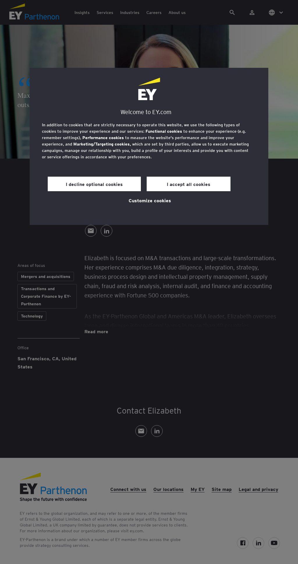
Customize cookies (150, 200)
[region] (149, 146)
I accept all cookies (188, 184)
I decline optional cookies (94, 184)
